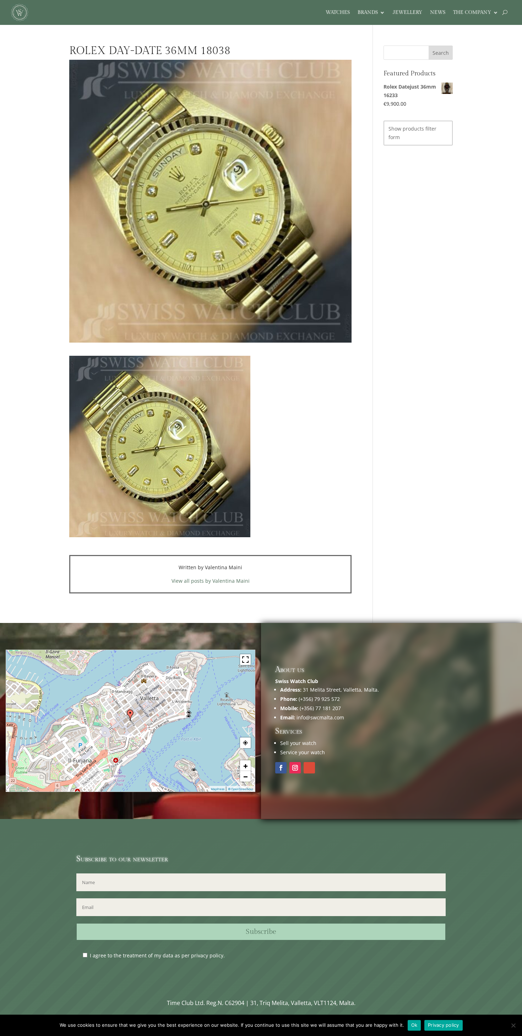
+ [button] (245, 765)
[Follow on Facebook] (281, 767)
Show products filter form (412, 133)
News (437, 12)
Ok (414, 1025)
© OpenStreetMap (240, 789)
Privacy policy (443, 1025)
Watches (338, 12)
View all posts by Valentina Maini (211, 580)
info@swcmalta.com (320, 717)
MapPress (217, 789)
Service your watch (302, 752)
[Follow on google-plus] (309, 767)
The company (472, 12)
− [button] (245, 776)
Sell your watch (298, 743)
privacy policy (207, 955)
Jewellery (407, 12)
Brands (368, 12)
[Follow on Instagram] (295, 767)
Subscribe (261, 931)
